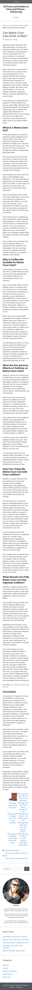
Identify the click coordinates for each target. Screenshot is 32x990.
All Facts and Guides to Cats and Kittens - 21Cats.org (16, 9)
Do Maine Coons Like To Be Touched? (12, 819)
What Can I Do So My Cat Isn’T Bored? (23, 828)
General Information (16, 25)
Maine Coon (7, 977)
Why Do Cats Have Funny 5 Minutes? (16, 940)
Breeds (5, 968)
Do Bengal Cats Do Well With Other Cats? (12, 839)
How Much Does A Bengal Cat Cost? (23, 808)
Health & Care (8, 974)
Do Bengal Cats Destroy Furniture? (15, 937)
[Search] (26, 869)
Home (5, 25)
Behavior (6, 965)
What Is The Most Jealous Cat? (14, 951)
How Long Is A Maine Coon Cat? (16, 858)
